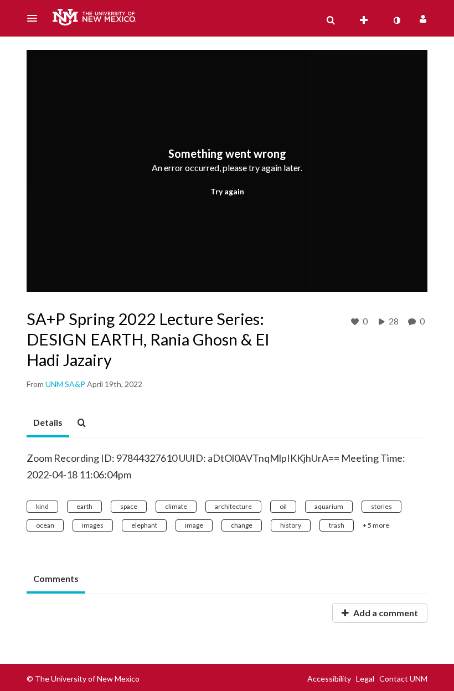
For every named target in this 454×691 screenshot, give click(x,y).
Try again (227, 191)
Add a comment (385, 612)
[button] (35, 18)
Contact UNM (403, 678)
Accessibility (329, 678)
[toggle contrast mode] (396, 20)
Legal (365, 678)
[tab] (48, 423)
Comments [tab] (56, 578)
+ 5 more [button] (376, 525)
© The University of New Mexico (83, 678)
